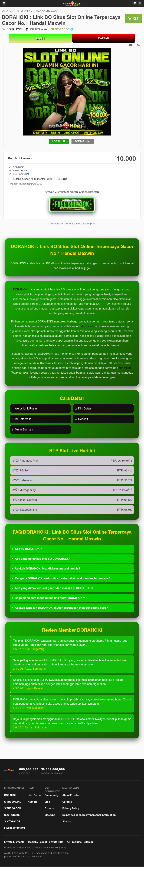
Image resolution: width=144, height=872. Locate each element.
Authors (33, 801)
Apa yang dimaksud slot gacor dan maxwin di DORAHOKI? (54, 588)
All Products (74, 841)
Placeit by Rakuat (37, 841)
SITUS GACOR (12, 808)
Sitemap (67, 821)
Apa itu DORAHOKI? (28, 549)
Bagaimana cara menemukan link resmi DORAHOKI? (50, 598)
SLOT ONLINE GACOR (47, 10)
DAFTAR (103, 38)
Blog (47, 801)
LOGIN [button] (56, 141)
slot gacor (87, 326)
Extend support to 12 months (40, 178)
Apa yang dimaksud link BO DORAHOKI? (42, 559)
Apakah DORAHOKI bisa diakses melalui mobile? (47, 568)
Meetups (50, 814)
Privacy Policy (70, 808)
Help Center (35, 795)
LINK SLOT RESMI (14, 827)
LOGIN (40, 38)
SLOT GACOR (12, 821)
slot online (125, 368)
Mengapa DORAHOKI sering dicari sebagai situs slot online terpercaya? (62, 578)
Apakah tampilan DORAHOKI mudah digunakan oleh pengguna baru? (61, 608)
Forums (49, 808)
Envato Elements (14, 841)
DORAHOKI (7, 10)
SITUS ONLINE (24, 10)
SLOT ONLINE (12, 814)
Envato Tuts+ (57, 841)
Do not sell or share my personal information (89, 814)
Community (52, 795)
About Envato (70, 795)
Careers (67, 801)
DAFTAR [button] (79, 141)
